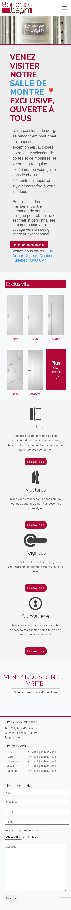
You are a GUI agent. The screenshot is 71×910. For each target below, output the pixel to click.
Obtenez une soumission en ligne (35, 692)
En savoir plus (35, 462)
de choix (56, 367)
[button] (5, 30)
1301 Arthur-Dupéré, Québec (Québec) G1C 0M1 (33, 255)
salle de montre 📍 (33, 88)
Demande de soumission (29, 244)
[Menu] (64, 7)
